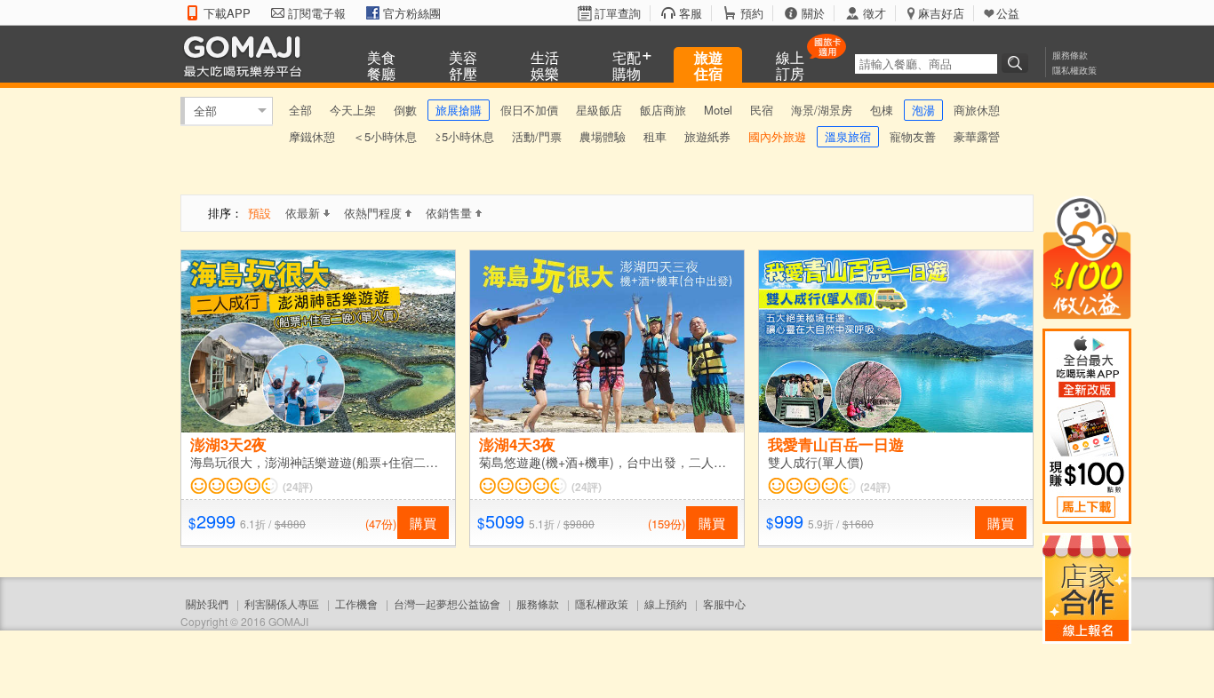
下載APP (227, 13)
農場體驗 (602, 136)
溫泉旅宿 (848, 136)
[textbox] (926, 64)
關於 (813, 13)
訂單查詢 (618, 13)
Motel (718, 109)
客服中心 (724, 603)
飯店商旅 (663, 109)
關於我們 (207, 603)
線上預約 (665, 603)
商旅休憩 (977, 109)
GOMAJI (247, 55)
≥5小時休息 (464, 136)
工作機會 (356, 603)
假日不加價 (529, 109)
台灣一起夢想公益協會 (447, 603)
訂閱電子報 (317, 13)
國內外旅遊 (777, 136)
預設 (259, 212)
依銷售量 (449, 212)
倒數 (405, 109)
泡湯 (923, 109)
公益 (1007, 13)
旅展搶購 (458, 109)
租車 (655, 136)
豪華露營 (977, 136)
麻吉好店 (941, 13)
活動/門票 (537, 136)
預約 (751, 13)
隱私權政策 (1074, 70)
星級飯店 (599, 109)
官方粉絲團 (412, 13)
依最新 (302, 212)
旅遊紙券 (707, 136)
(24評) (298, 487)
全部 (205, 110)
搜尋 (1018, 63)
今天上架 (353, 109)
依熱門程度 (373, 212)
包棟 (881, 109)
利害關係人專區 (281, 603)
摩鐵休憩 (312, 136)
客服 (690, 13)
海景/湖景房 (821, 109)
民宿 (761, 109)
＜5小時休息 (385, 136)
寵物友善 (913, 136)
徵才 (874, 13)
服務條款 (1070, 55)
